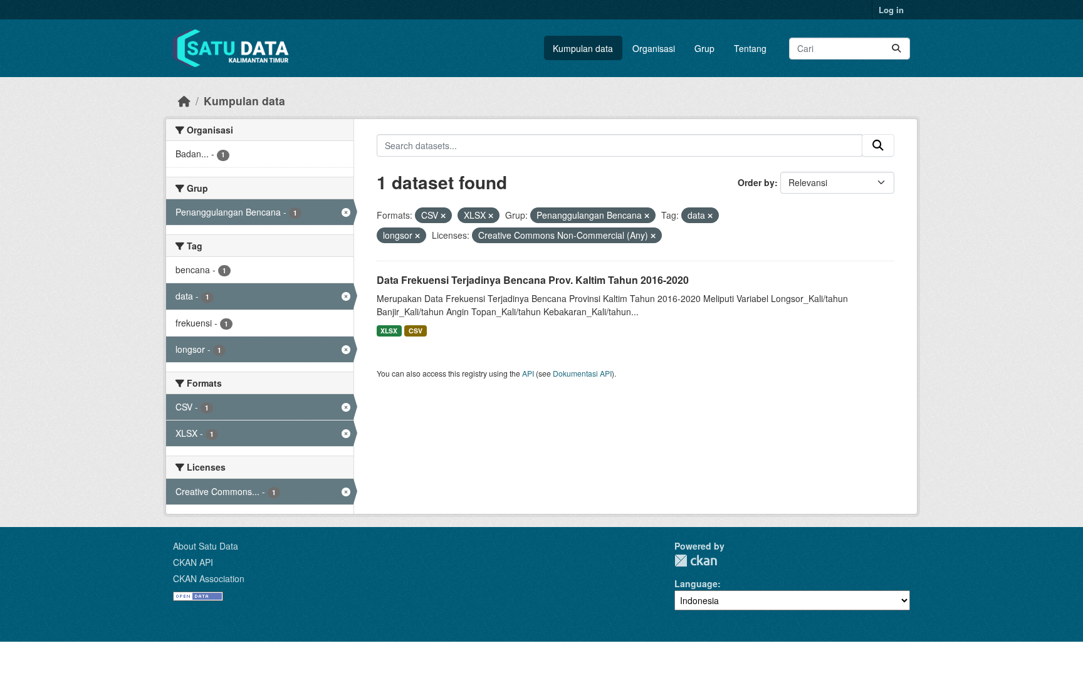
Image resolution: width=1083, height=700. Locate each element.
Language (696, 583)
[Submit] (896, 49)
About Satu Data (205, 546)
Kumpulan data (583, 48)
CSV (415, 330)
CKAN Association (208, 578)
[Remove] (443, 216)
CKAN (695, 560)
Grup (704, 48)
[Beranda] (184, 100)
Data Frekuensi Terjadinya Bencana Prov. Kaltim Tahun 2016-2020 (533, 280)
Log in (891, 10)
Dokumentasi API (582, 373)
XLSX (388, 330)
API (528, 373)
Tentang (750, 48)
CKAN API (193, 562)
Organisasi (653, 48)
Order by (756, 182)
